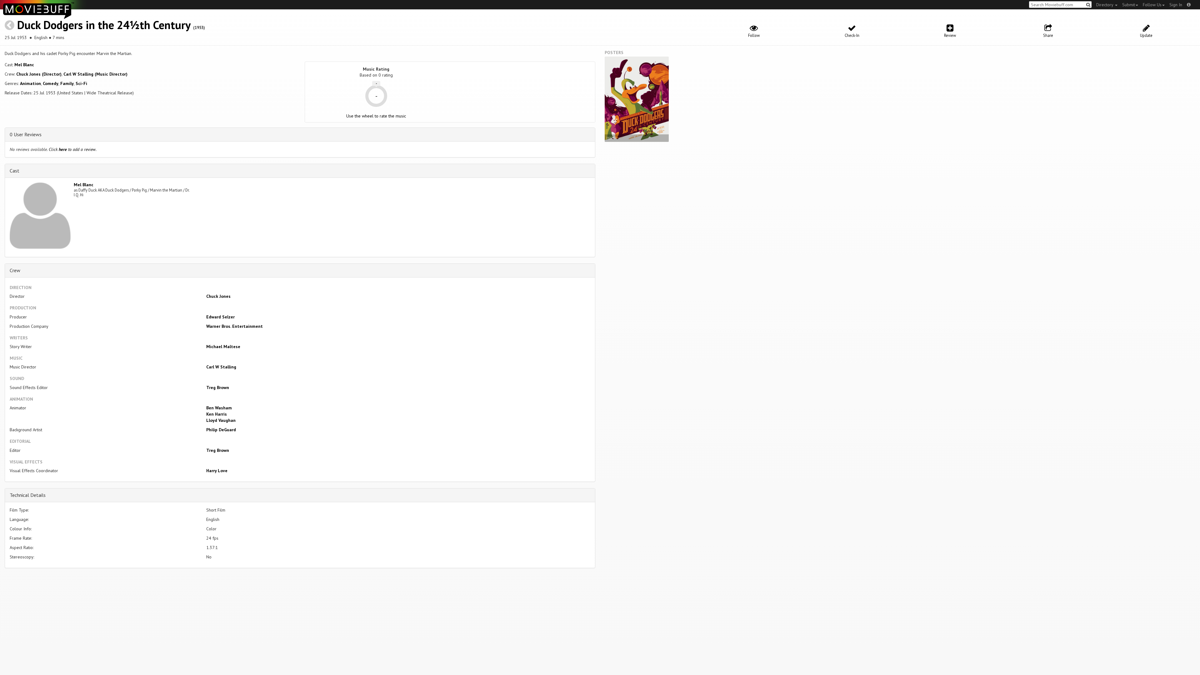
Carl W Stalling (221, 367)
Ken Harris (216, 414)
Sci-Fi (81, 83)
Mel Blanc (24, 65)
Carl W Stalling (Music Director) (95, 74)
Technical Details (28, 495)
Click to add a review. (73, 149)
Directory (1105, 5)
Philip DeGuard (221, 429)
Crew (15, 270)
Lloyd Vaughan (221, 420)
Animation (30, 83)
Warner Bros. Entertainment (234, 326)
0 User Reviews (26, 134)
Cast (14, 171)
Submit (1128, 5)
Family (67, 83)
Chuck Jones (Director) (39, 74)
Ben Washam (219, 408)
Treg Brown (217, 387)
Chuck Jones (218, 296)
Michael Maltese (223, 346)
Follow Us (1152, 5)
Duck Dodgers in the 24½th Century (103, 25)
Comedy (50, 83)
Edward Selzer (220, 317)
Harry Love (217, 470)
